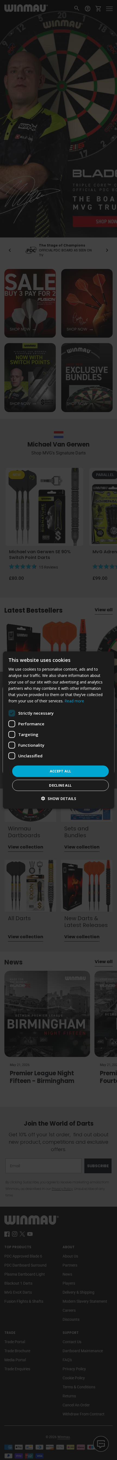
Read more (74, 700)
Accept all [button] (60, 771)
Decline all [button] (60, 785)
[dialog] (58, 730)
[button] (58, 798)
